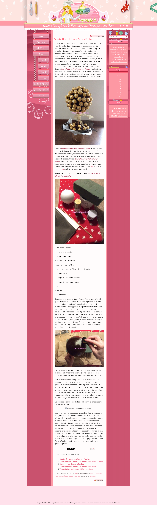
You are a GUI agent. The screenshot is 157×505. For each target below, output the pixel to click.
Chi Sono (41, 41)
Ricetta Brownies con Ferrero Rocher (74, 459)
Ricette (44, 59)
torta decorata (119, 110)
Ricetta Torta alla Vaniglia (119, 59)
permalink (93, 476)
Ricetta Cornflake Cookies (119, 54)
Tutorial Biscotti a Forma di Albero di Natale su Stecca (81, 462)
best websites (153, 7)
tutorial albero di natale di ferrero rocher (70, 476)
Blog (41, 53)
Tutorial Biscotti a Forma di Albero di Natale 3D (78, 467)
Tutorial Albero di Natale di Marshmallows (76, 469)
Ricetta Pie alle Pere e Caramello (118, 49)
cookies (116, 108)
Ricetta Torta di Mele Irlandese (119, 62)
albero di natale (94, 473)
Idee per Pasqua (118, 57)
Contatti (40, 95)
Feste (44, 77)
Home (41, 35)
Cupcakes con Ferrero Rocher (71, 464)
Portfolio (41, 47)
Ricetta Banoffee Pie (118, 47)
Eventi (44, 71)
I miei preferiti (41, 89)
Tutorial (43, 65)
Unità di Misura (41, 83)
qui (92, 167)
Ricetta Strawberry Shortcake (119, 52)
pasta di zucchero (122, 116)
